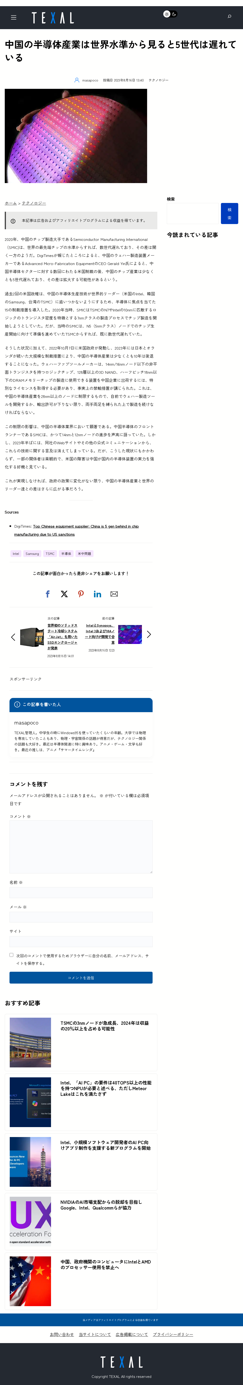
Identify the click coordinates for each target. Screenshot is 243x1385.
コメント (20, 816)
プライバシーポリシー (173, 1334)
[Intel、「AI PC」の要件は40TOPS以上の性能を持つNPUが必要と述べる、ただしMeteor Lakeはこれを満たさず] (30, 1081)
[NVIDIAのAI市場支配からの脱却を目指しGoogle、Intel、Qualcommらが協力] (30, 1201)
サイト (15, 931)
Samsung (32, 553)
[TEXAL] (52, 14)
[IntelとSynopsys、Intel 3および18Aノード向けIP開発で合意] (130, 629)
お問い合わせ (62, 1334)
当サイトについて (95, 1334)
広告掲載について (132, 1334)
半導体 (66, 553)
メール (18, 907)
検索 (171, 199)
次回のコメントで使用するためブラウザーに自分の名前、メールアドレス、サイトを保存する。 (82, 959)
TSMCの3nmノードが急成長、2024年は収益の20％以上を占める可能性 (105, 1026)
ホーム (11, 203)
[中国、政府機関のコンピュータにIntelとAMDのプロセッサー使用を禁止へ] (30, 1260)
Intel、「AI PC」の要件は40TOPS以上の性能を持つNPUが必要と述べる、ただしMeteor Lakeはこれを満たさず (106, 1088)
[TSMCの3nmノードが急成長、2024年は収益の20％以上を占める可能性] (30, 1022)
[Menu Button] (15, 19)
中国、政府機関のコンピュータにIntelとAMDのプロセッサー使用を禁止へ (106, 1264)
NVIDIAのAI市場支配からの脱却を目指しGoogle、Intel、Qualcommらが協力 (101, 1205)
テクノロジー (158, 79)
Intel (16, 553)
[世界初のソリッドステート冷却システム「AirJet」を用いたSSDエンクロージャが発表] (32, 632)
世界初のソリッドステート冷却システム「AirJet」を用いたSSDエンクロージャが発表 (62, 636)
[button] (47, 594)
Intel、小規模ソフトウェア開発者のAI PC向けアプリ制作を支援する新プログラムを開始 (106, 1145)
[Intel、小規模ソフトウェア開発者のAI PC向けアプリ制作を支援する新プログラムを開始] (30, 1141)
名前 (16, 882)
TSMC (50, 553)
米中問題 (84, 553)
